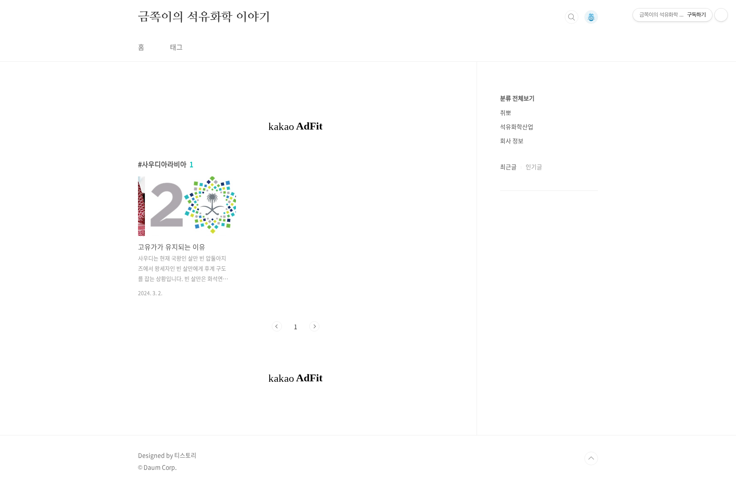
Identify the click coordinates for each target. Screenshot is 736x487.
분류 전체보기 (517, 98)
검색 (571, 17)
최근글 (508, 166)
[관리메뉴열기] (721, 15)
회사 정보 (511, 140)
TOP (591, 458)
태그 (176, 47)
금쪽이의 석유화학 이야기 (204, 16)
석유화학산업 (516, 126)
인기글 (534, 166)
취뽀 (505, 112)
